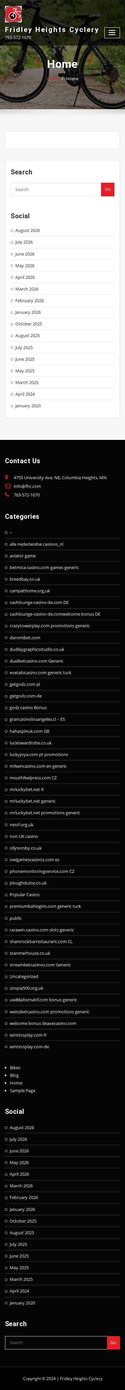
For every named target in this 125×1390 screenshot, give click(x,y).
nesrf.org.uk (21, 825)
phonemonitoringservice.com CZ (42, 871)
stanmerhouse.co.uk (30, 953)
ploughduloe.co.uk (28, 883)
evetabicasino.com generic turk (40, 673)
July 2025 (24, 347)
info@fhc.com (27, 486)
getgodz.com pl (25, 684)
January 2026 (28, 312)
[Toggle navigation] (112, 32)
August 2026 (27, 230)
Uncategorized (24, 976)
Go (108, 189)
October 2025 (28, 324)
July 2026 (24, 242)
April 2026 (25, 277)
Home (53, 79)
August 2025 (27, 335)
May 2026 (24, 266)
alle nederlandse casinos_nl (36, 544)
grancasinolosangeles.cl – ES (37, 719)
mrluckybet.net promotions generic (45, 813)
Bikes (15, 1068)
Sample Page (22, 1090)
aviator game (23, 556)
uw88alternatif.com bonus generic (43, 1000)
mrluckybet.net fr (27, 789)
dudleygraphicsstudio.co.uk (37, 649)
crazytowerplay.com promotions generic (50, 626)
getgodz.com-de (26, 696)
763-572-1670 (27, 495)
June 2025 (24, 359)
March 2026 (26, 289)
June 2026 (24, 254)
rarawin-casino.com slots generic (42, 930)
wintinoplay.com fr (28, 1035)
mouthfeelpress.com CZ (33, 778)
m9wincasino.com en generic (38, 766)
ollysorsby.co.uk (26, 848)
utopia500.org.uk (26, 988)
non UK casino (24, 836)
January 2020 (28, 406)
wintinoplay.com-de (29, 1047)
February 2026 (29, 300)
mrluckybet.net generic (32, 801)
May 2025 (24, 371)
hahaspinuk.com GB (29, 731)
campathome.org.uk (30, 591)
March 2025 (26, 382)
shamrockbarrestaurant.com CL (41, 941)
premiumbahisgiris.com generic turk (45, 906)
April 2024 (25, 394)
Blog (14, 1075)
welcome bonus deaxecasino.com (43, 1023)
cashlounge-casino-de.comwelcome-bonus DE (55, 614)
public (16, 918)
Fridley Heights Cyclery (52, 30)
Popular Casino (25, 894)
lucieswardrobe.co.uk (31, 743)
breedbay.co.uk (25, 579)
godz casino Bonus (28, 707)
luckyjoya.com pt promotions (39, 754)
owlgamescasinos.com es (34, 860)
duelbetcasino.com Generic (36, 661)
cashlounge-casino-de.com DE (39, 602)
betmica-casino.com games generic (44, 567)
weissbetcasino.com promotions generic (49, 1012)
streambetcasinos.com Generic (40, 965)
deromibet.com (25, 638)
